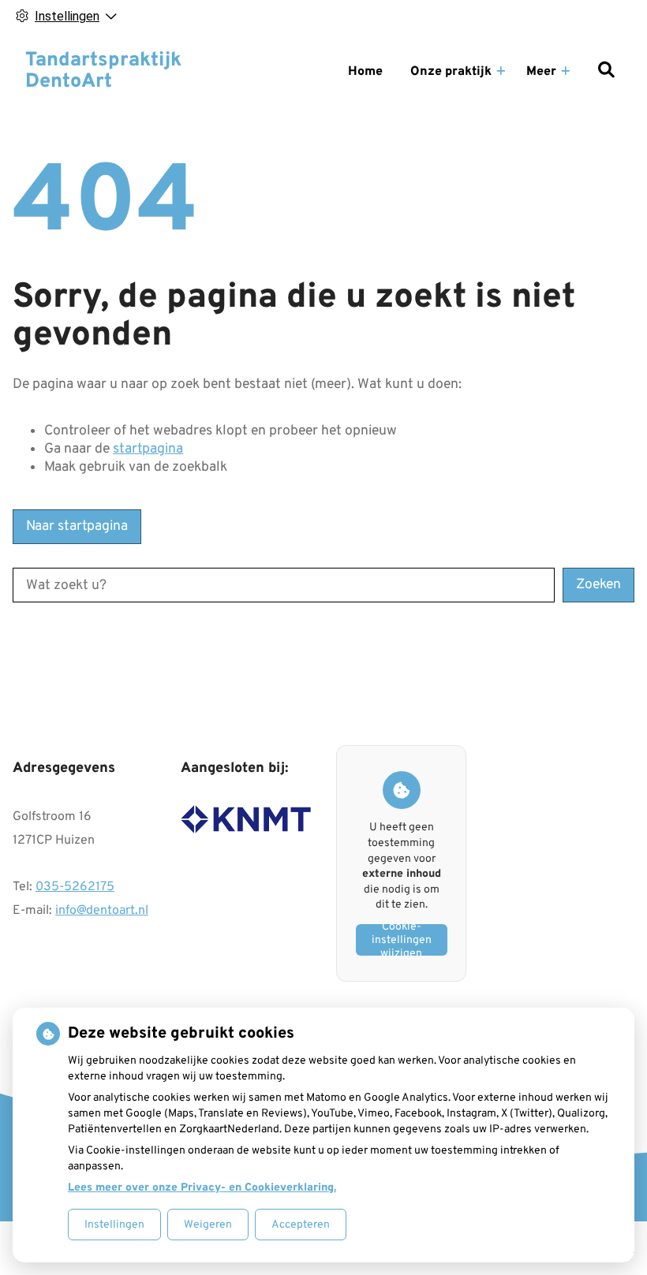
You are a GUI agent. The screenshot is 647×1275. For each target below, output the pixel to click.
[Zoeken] (606, 72)
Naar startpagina (77, 526)
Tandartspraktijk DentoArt (103, 71)
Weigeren (208, 1225)
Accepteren (300, 1225)
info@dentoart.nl (101, 911)
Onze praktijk (451, 72)
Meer (541, 72)
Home (365, 72)
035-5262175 (75, 887)
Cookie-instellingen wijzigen (402, 940)
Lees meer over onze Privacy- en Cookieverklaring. (202, 1188)
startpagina (148, 449)
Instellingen (114, 1225)
